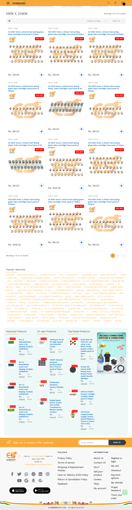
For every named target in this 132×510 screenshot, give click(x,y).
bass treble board (112, 290)
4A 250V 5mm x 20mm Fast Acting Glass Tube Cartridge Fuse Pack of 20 (65, 87)
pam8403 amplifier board (55, 302)
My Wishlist (117, 482)
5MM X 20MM (13, 28)
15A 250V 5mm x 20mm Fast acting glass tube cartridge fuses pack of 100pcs (104, 201)
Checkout (116, 470)
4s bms (118, 321)
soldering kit (21, 309)
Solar (68, 296)
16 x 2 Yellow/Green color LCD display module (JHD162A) (26, 344)
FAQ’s (96, 484)
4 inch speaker (14, 318)
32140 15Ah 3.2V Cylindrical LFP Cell (34, 290)
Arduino (11, 321)
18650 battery (41, 284)
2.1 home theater (86, 278)
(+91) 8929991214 (38, 456)
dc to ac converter (110, 312)
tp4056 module (26, 321)
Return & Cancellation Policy (72, 479)
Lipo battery (117, 309)
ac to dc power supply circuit (39, 287)
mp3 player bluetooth (38, 305)
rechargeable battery (95, 287)
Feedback (63, 484)
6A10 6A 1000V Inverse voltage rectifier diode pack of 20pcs (88, 395)
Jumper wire (76, 315)
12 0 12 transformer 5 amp (96, 281)
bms (18, 287)
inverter (36, 309)
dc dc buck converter (50, 296)
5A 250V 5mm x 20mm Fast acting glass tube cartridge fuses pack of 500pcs (63, 145)
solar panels (96, 284)
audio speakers (73, 287)
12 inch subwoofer (70, 281)
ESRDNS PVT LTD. (58, 508)
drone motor (13, 315)
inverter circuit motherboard (102, 302)
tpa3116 (34, 312)
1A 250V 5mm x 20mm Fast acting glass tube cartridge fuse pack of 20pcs (26, 33)
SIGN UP (117, 442)
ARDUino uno (72, 321)
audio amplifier (116, 315)
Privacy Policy (65, 458)
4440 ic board (48, 318)
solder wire (43, 321)
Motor (80, 290)
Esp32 (22, 302)
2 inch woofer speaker (104, 293)
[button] (108, 2)
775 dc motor (79, 284)
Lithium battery (48, 275)
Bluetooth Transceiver (84, 318)
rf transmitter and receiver (55, 312)
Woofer (110, 284)
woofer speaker (27, 296)
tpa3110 (96, 321)
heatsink (62, 315)
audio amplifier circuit (19, 284)
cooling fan (74, 309)
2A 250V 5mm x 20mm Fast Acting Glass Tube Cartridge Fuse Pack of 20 (25, 144)
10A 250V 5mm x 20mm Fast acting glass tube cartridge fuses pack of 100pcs (104, 88)
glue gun (57, 321)
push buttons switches (95, 309)
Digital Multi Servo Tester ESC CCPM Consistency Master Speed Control (56, 406)
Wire (59, 287)
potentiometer (14, 293)
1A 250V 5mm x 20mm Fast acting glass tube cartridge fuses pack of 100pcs (66, 200)
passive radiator (108, 318)
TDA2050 (108, 321)
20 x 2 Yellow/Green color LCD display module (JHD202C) (26, 412)
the (61, 275)
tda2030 (85, 321)
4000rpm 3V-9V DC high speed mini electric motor (57, 343)
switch (29, 293)
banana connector (95, 315)
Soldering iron (89, 275)
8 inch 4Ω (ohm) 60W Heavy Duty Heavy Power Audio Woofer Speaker (87, 372)
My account (100, 488)
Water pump (90, 299)
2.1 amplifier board (48, 281)
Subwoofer (72, 275)
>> (123, 256)
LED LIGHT (77, 293)
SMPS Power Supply (84, 296)
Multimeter (118, 281)
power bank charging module (36, 278)
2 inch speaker (47, 315)
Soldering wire (97, 305)
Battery (18, 281)
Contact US (100, 462)
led (9, 281)
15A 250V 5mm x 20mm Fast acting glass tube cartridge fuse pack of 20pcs (106, 144)
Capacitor (79, 312)
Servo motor (31, 318)
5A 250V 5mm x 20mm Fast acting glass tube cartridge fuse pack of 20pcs (106, 33)
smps (94, 312)
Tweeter (11, 302)
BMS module (93, 290)
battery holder (15, 305)
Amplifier (31, 281)
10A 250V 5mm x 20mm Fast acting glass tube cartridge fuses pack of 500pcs (24, 201)
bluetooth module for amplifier (69, 305)
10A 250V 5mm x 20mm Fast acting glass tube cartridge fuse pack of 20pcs (66, 33)
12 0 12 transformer (54, 309)
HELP (96, 467)
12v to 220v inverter (64, 278)
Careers (97, 479)
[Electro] (18, 3)
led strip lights (60, 284)
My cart (115, 466)
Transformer (106, 299)
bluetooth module (26, 275)
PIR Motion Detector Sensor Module (56, 384)
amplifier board (108, 275)
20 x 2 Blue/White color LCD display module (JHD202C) (26, 389)
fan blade (64, 318)
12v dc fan (42, 293)
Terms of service (66, 462)
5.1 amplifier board (59, 293)
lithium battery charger (110, 278)
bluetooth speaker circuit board (37, 299)
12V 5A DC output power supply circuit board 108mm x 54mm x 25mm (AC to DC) (87, 418)
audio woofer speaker (69, 299)
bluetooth (34, 302)
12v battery (77, 302)
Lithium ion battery (17, 312)
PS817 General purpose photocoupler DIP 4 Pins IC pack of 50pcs (56, 364)
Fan (87, 293)
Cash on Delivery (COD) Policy (73, 475)
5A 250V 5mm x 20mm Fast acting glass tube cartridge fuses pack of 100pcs (23, 88)
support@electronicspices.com (38, 464)
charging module (64, 290)
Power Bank (30, 315)
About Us (98, 458)
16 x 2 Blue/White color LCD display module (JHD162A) (26, 366)
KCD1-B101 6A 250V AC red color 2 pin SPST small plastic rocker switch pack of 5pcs (87, 347)
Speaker (10, 275)
